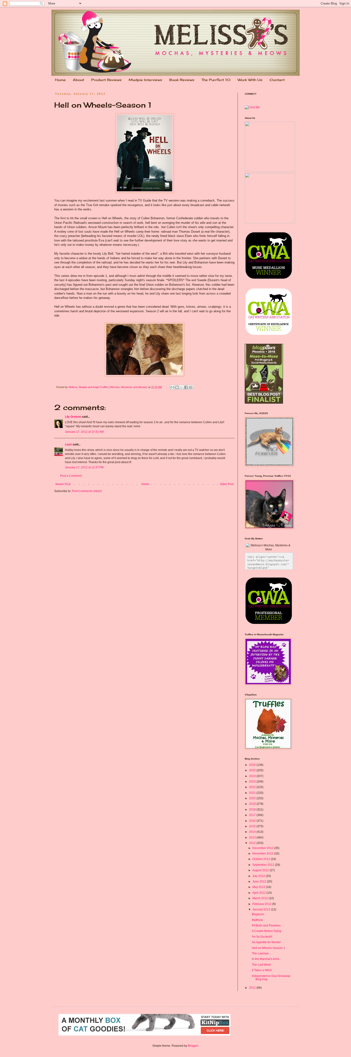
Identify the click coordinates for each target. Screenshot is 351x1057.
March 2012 (260, 898)
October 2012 (261, 859)
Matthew (257, 920)
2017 (252, 815)
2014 (252, 831)
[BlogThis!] (177, 387)
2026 (252, 765)
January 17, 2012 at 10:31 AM (84, 431)
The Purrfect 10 (216, 80)
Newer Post (62, 484)
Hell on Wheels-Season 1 (268, 948)
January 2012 (261, 909)
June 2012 (259, 881)
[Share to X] (181, 387)
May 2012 (259, 887)
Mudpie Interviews (145, 80)
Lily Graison (73, 416)
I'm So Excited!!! (262, 936)
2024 (252, 776)
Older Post (227, 484)
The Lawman (260, 953)
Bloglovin (258, 914)
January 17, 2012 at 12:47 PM (84, 467)
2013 (252, 837)
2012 (252, 843)
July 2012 (259, 876)
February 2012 (262, 904)
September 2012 (263, 864)
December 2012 (263, 848)
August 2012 (261, 870)
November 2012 (263, 853)
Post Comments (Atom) (87, 491)
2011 (252, 987)
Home (60, 80)
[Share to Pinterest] (190, 387)
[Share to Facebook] (186, 387)
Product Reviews (106, 80)
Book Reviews (181, 80)
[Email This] (172, 387)
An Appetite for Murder (266, 942)
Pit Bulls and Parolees (266, 925)
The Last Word (261, 964)
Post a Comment (71, 475)
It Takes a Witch (262, 970)
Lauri (68, 444)
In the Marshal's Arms (265, 959)
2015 (252, 826)
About (78, 80)
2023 (252, 781)
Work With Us (250, 80)
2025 (252, 770)
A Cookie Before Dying (266, 931)
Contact (277, 80)
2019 (252, 803)
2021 (252, 792)
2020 (252, 798)
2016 (252, 820)
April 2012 (259, 892)
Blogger (193, 1045)
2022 (252, 787)
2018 (252, 809)
